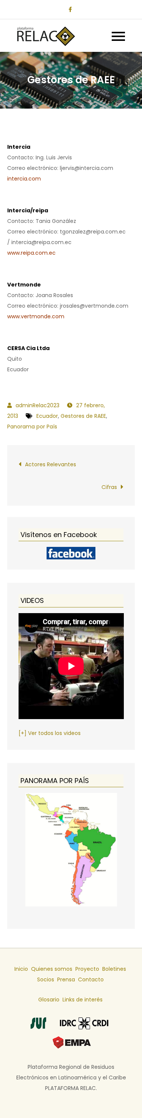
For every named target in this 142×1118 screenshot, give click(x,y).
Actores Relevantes (50, 464)
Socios (45, 979)
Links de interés (82, 999)
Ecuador (47, 416)
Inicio (21, 969)
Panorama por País (32, 426)
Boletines (114, 969)
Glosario (48, 999)
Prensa (66, 979)
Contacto (91, 979)
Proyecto (87, 969)
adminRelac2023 (37, 405)
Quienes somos (51, 969)
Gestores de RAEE (83, 416)
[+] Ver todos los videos (50, 733)
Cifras (109, 487)
